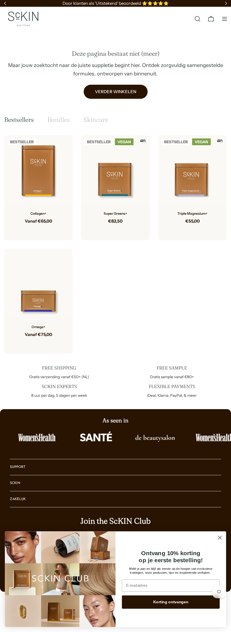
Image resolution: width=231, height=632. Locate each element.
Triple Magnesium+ (192, 213)
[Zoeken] (197, 18)
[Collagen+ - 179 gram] (43, 230)
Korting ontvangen (170, 602)
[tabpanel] (115, 244)
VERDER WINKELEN (115, 91)
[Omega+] (38, 283)
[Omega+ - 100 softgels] (34, 343)
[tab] (19, 120)
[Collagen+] (38, 169)
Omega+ (38, 327)
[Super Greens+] (115, 169)
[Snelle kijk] (64, 148)
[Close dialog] (220, 537)
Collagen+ (38, 213)
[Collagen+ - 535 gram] (34, 230)
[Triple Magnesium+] (192, 169)
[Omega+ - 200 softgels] (43, 343)
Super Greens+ (115, 213)
